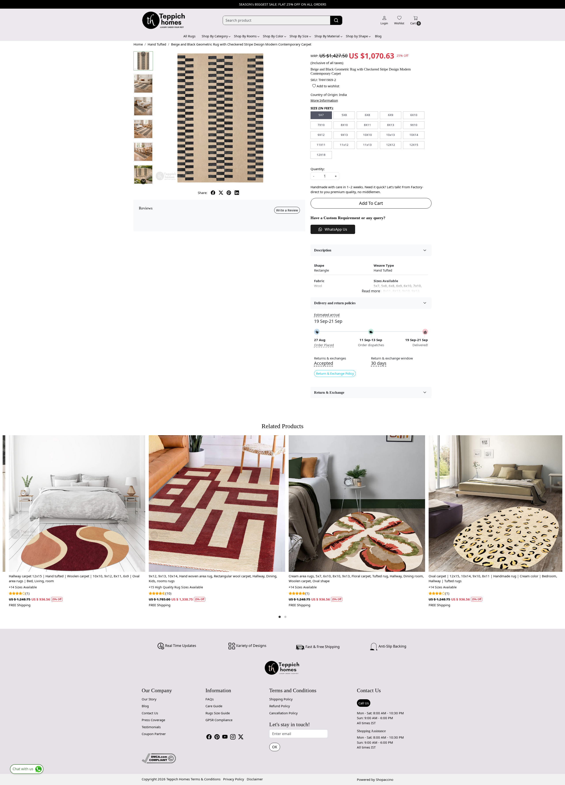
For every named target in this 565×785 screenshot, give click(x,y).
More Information (324, 100)
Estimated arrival (327, 314)
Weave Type (384, 265)
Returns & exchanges (330, 358)
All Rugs (189, 36)
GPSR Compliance (218, 720)
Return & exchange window (392, 358)
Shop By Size (299, 36)
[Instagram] (232, 737)
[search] (336, 20)
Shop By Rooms (245, 36)
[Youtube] (224, 737)
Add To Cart (371, 203)
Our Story (149, 699)
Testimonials (151, 727)
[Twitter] (240, 737)
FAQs (209, 699)
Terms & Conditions (205, 779)
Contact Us (150, 713)
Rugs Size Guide (217, 713)
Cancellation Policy (283, 713)
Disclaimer (255, 779)
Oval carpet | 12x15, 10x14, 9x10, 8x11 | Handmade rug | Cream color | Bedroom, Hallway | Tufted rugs (244, 578)
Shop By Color (273, 36)
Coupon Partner (154, 734)
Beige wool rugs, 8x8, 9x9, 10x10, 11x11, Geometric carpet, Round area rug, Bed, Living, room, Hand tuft (387, 578)
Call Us (363, 703)
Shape (319, 265)
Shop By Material (327, 36)
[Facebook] (209, 737)
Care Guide (213, 706)
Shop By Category (215, 36)
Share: (202, 192)
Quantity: (318, 169)
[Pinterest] (216, 737)
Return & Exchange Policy (335, 373)
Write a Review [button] (287, 210)
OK (274, 747)
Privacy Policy (233, 779)
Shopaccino (384, 779)
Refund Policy (279, 706)
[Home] (164, 20)
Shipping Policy (281, 699)
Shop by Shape (357, 36)
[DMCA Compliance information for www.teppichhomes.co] (159, 758)
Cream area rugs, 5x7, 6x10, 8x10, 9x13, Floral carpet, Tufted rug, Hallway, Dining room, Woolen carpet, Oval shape (107, 578)
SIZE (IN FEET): (322, 108)
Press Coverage (153, 720)
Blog (378, 36)
